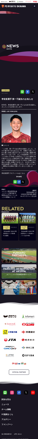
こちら (22, 173)
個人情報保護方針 (7, 434)
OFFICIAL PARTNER (19, 372)
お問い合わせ (18, 434)
